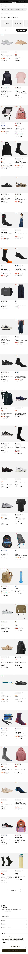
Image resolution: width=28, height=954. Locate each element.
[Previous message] (1, 1)
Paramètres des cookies (14, 946)
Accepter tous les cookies (14, 950)
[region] (14, 944)
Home (2, 13)
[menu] (25, 5)
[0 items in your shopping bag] (22, 5)
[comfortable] (5, 30)
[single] (2, 30)
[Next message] (26, 1)
